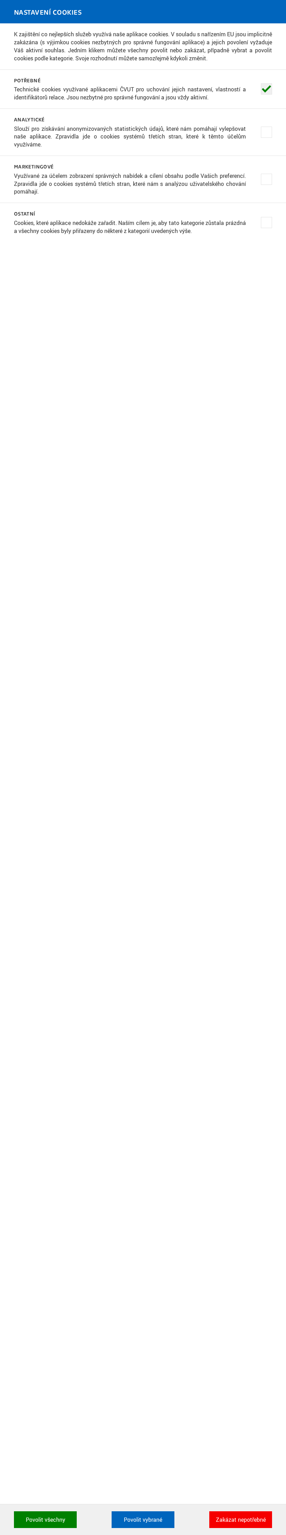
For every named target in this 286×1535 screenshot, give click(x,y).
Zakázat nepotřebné (241, 1519)
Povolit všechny (45, 1519)
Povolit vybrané (143, 1519)
